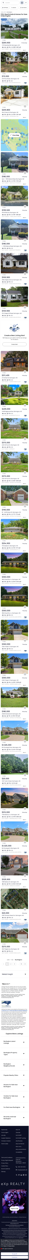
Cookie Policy (4, 1165)
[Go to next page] (25, 964)
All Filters (6, 7)
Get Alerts (24, 7)
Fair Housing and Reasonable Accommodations (14, 1225)
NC (12, 960)
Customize (14, 1257)
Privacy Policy (4, 1163)
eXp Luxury (18, 1146)
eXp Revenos (19, 1140)
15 (21, 964)
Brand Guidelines (5, 1168)
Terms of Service (13, 1223)
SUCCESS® (19, 1135)
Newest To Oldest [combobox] (15, 7)
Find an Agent (4, 1132)
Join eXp (3, 1135)
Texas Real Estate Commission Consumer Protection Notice (14, 1231)
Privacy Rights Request (7, 1160)
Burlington (18, 960)
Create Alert (14, 344)
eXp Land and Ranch (21, 1149)
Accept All (14, 1253)
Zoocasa (18, 1132)
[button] (14, 974)
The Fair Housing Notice (20, 1234)
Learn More (21, 1237)
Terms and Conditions (6, 1157)
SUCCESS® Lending (21, 1138)
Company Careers (6, 1140)
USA (8, 960)
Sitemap (3, 1171)
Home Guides (4, 1143)
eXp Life (18, 1129)
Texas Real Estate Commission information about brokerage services (14, 1230)
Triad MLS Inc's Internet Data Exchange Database (14, 1010)
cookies (6, 1240)
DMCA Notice (14, 1220)
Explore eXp (4, 1129)
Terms (5, 1246)
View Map (15, 135)
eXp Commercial (20, 1143)
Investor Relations (5, 1138)
